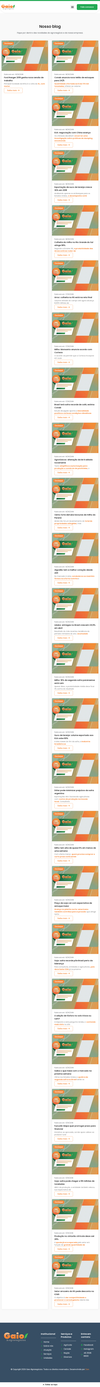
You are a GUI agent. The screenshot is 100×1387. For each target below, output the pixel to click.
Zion (87, 1369)
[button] (72, 7)
